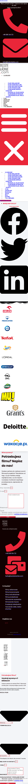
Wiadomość (4, 507)
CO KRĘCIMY (7, 75)
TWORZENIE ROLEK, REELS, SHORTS (15, 96)
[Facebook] (5, 623)
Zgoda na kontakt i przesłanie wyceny (12, 777)
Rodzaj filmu (4, 692)
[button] (14, 136)
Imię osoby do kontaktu (7, 761)
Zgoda (2, 510)
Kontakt (6, 105)
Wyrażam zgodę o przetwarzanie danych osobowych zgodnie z (14, 513)
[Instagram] (6, 623)
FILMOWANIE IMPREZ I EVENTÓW (13, 90)
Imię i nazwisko (5, 488)
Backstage (6, 101)
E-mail (2, 491)
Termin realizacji (5, 725)
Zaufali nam (7, 99)
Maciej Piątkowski (17, 634)
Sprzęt (5, 102)
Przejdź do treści (3, 0)
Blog (5, 103)
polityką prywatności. (21, 514)
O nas (5, 98)
